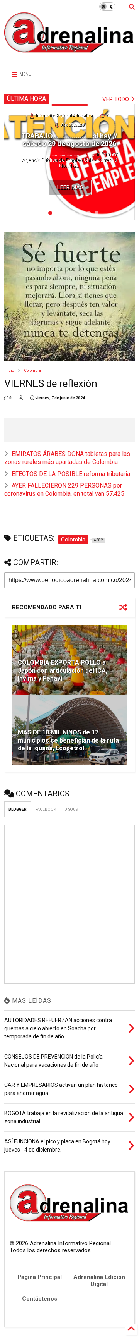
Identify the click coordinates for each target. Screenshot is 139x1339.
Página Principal (39, 1277)
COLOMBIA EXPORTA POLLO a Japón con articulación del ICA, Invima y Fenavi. (62, 670)
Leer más (70, 187)
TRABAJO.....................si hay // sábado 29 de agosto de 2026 (69, 140)
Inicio (9, 370)
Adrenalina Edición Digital (99, 1280)
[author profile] (21, 398)
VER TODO (116, 99)
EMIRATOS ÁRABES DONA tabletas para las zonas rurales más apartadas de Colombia (67, 458)
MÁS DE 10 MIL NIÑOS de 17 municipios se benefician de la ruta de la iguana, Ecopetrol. (68, 740)
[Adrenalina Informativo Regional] (69, 57)
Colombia (32, 370)
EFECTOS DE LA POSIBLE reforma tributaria (71, 474)
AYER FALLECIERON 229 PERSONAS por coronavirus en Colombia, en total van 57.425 (64, 489)
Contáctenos (39, 1298)
